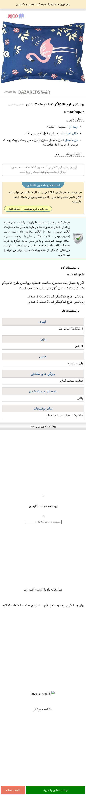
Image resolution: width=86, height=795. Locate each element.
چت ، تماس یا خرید (55, 790)
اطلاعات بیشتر (68, 154)
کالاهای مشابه (13, 790)
